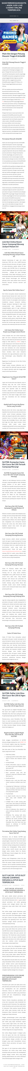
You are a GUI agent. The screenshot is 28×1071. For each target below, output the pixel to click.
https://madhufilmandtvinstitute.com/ (12, 551)
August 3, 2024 (6, 700)
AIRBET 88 (23, 742)
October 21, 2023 (6, 885)
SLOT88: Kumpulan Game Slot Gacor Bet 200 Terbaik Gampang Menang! (13, 464)
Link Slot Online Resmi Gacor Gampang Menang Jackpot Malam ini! (13, 244)
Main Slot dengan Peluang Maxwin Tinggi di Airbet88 (13, 55)
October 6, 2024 (6, 249)
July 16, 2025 (5, 58)
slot (18, 900)
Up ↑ (14, 1067)
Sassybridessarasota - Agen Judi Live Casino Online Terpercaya (14, 6)
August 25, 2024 (6, 469)
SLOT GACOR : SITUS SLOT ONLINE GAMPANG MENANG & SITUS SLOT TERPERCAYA (13, 879)
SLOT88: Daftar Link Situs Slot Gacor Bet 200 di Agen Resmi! (13, 695)
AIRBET (19, 341)
